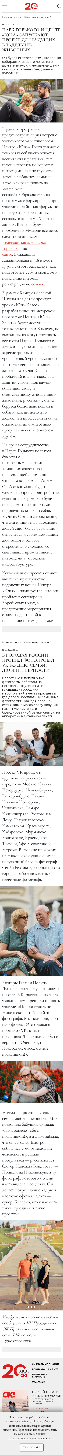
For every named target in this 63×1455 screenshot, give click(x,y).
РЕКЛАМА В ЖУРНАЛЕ (39, 1375)
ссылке (37, 284)
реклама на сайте (45, 1369)
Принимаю (31, 1447)
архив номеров (40, 1408)
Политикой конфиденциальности (29, 1438)
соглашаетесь (26, 1434)
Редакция (39, 1381)
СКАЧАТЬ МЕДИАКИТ (45, 1364)
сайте (7, 254)
